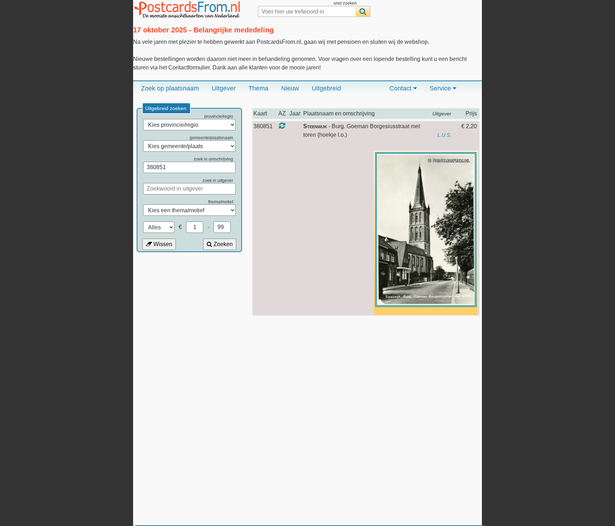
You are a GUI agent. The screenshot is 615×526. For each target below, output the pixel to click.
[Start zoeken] (363, 11)
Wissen (162, 244)
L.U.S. (444, 135)
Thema (258, 88)
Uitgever (224, 88)
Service (441, 88)
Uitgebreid (326, 88)
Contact (401, 88)
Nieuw (290, 88)
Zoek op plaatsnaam (170, 88)
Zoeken (222, 244)
